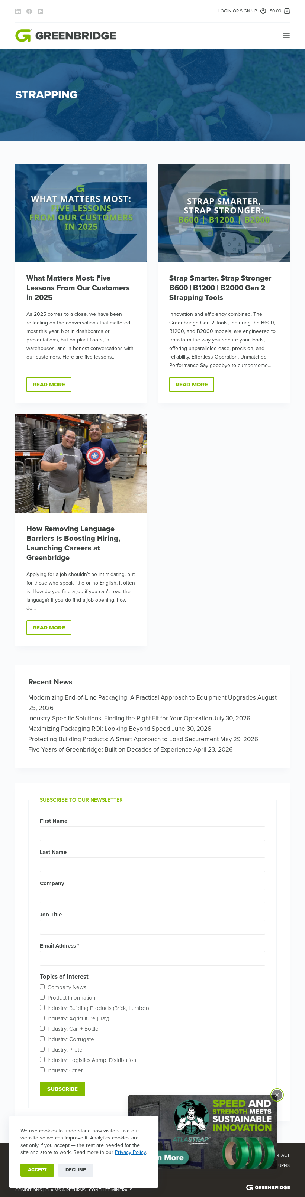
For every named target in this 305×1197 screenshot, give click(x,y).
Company (52, 883)
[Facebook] (29, 11)
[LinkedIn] (18, 11)
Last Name (53, 852)
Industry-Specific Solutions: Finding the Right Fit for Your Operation (120, 718)
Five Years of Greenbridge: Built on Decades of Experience (110, 749)
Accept (37, 1170)
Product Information (71, 997)
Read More (52, 386)
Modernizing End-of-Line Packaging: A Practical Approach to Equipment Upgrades (142, 697)
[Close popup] (277, 1095)
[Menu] (286, 35)
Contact (279, 1155)
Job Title (51, 914)
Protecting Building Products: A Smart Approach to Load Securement (123, 739)
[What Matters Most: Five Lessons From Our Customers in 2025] (81, 213)
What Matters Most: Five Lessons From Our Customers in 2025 (78, 288)
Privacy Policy (130, 1152)
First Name (53, 821)
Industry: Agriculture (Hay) (78, 1018)
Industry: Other (65, 1070)
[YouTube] (40, 11)
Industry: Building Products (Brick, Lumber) (98, 1008)
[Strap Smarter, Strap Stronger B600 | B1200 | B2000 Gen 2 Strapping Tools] (224, 213)
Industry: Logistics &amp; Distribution (92, 1060)
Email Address (59, 945)
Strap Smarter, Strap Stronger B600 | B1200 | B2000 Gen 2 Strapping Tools (220, 288)
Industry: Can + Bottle (73, 1029)
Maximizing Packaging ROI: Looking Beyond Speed (99, 729)
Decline (75, 1170)
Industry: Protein (67, 1049)
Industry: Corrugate (71, 1039)
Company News (67, 987)
